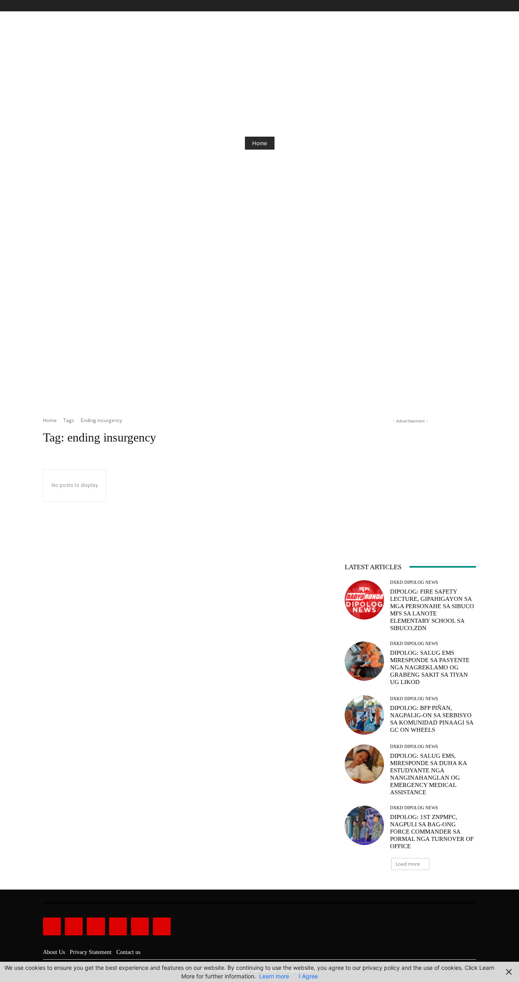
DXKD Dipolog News (414, 582)
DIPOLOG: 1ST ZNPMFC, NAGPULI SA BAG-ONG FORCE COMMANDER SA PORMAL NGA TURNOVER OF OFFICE (432, 831)
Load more (408, 863)
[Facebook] (434, 6)
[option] (259, 143)
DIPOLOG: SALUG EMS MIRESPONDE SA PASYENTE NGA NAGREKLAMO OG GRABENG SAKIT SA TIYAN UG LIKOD (430, 667)
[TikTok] (453, 6)
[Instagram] (443, 6)
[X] (462, 6)
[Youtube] (471, 6)
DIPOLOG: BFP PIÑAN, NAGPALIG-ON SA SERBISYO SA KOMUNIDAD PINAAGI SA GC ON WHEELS (432, 719)
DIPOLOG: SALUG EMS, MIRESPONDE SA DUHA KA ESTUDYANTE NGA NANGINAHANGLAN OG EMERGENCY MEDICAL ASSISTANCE (428, 774)
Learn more (274, 976)
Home (259, 143)
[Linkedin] (96, 926)
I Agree (308, 976)
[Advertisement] (259, 346)
